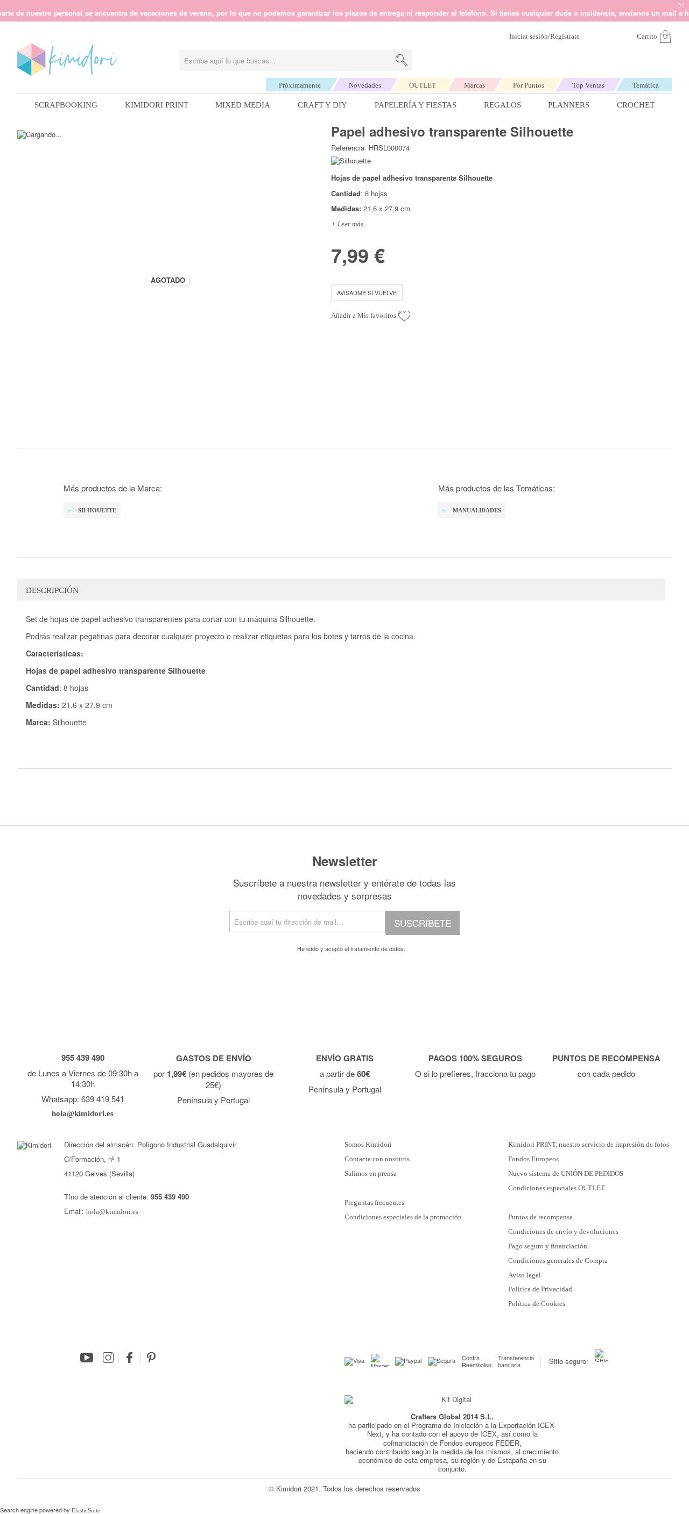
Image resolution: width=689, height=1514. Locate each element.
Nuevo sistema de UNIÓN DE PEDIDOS (565, 1173)
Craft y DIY (322, 105)
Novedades (365, 85)
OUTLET (422, 85)
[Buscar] (401, 60)
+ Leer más (347, 224)
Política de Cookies (536, 1304)
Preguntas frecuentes (374, 1202)
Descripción (52, 590)
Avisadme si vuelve (367, 292)
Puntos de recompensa (540, 1217)
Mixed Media (242, 105)
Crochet (636, 105)
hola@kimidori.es (112, 1212)
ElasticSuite (86, 1510)
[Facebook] (129, 1357)
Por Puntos (528, 85)
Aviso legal (524, 1275)
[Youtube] (86, 1357)
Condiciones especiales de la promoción (403, 1217)
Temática (645, 85)
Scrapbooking (65, 105)
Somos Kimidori (368, 1144)
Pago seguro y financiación (547, 1246)
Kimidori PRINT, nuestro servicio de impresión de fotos (588, 1144)
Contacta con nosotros (377, 1159)
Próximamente (300, 85)
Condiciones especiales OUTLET (556, 1188)
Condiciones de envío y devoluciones (563, 1232)
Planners (568, 105)
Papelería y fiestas (415, 105)
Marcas (474, 85)
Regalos (502, 105)
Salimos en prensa (370, 1173)
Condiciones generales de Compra (558, 1261)
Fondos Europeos (533, 1159)
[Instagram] (108, 1357)
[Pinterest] (151, 1357)
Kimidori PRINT (156, 105)
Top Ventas (588, 85)
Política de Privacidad (540, 1289)
